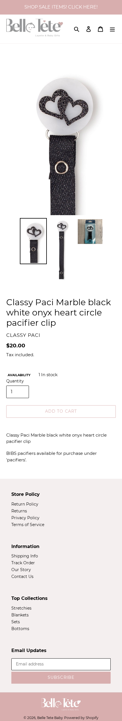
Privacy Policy (25, 517)
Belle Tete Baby (50, 718)
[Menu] (112, 29)
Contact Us (22, 576)
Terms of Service (27, 524)
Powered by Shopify (81, 718)
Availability (19, 375)
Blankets (20, 615)
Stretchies (21, 608)
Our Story (21, 569)
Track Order (23, 562)
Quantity (15, 381)
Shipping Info (24, 556)
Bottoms (20, 628)
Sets (15, 621)
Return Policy (24, 504)
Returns (19, 511)
